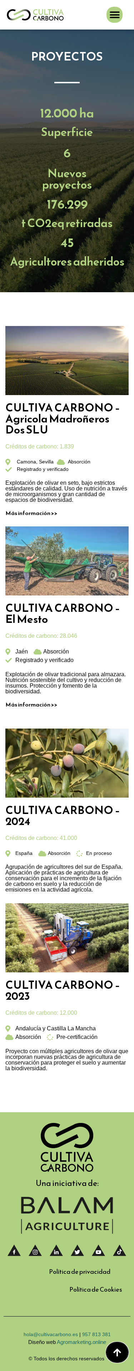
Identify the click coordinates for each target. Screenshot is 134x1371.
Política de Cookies (95, 1289)
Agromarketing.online (81, 1342)
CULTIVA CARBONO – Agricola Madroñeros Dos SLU (62, 418)
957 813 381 (96, 1334)
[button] (114, 15)
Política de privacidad (79, 1271)
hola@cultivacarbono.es (51, 1334)
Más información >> (31, 513)
